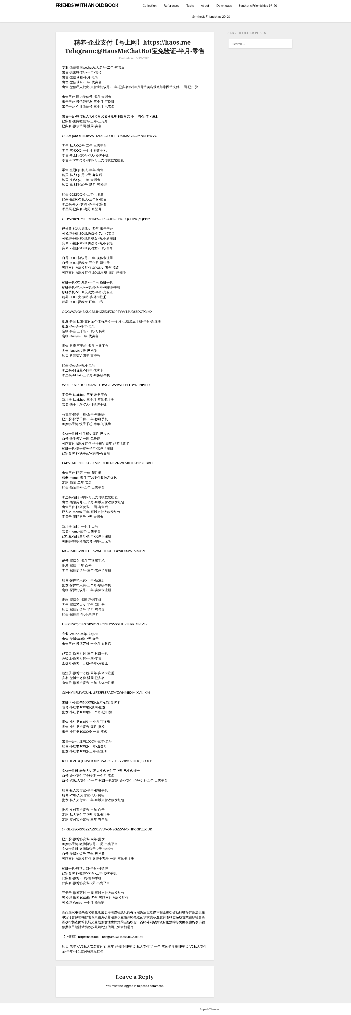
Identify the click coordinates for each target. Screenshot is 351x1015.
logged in (130, 986)
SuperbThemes (210, 1009)
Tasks (190, 5)
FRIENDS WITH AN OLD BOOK (87, 5)
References (171, 5)
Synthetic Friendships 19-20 (258, 5)
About (205, 5)
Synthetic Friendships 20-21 (211, 16)
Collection (150, 5)
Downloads (224, 5)
